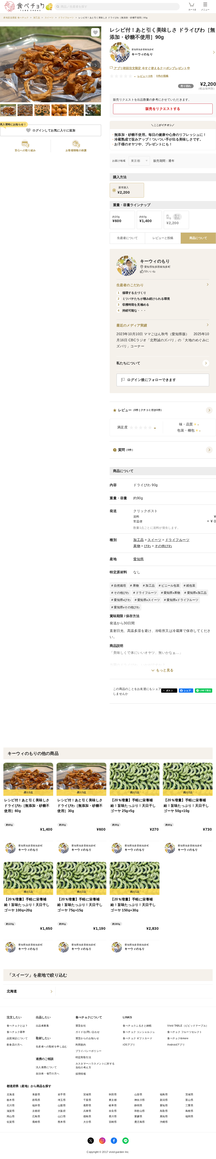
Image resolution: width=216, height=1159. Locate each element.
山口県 (62, 1116)
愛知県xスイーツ (148, 600)
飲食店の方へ (14, 1044)
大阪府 (62, 1110)
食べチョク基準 (16, 1032)
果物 (136, 546)
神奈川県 (139, 1099)
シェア (187, 690)
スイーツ (154, 540)
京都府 (36, 1110)
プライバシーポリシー (89, 1051)
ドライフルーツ (177, 540)
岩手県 (62, 1094)
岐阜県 (113, 1105)
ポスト (169, 690)
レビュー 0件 (145, 76)
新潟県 (164, 1099)
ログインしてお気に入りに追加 (53, 130)
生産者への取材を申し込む (51, 1046)
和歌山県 (139, 1110)
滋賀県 (11, 1110)
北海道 (11, 1094)
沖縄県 (164, 1121)
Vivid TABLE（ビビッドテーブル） (187, 1025)
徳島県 (87, 1116)
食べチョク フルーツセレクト (184, 1032)
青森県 (36, 1094)
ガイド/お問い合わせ (88, 1032)
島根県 (189, 1110)
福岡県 (189, 1116)
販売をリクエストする (163, 109)
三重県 (189, 1105)
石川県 (11, 1105)
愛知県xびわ (122, 600)
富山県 (189, 1099)
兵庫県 (87, 1110)
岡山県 (11, 1116)
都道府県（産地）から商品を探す (29, 1086)
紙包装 (190, 585)
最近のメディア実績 (131, 325)
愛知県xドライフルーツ (182, 600)
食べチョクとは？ (17, 1025)
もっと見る (165, 670)
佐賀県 (11, 1121)
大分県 (87, 1121)
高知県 (164, 1116)
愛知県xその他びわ (126, 607)
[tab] (162, 238)
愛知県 (138, 559)
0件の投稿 (162, 75)
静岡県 (138, 1105)
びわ (147, 546)
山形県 (138, 1094)
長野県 (87, 1105)
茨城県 (189, 1094)
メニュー (205, 9)
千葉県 (87, 1099)
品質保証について (17, 1038)
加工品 (138, 540)
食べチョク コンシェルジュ (139, 1032)
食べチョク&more (177, 1038)
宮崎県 (113, 1121)
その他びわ (163, 546)
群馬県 (36, 1099)
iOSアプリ (129, 1044)
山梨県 (62, 1105)
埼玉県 (62, 1099)
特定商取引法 (83, 1057)
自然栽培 (120, 585)
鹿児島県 (139, 1121)
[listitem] (29, 991)
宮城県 (87, 1094)
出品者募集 (42, 1025)
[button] (163, 421)
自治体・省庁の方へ (47, 1073)
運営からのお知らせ (87, 1038)
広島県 (36, 1116)
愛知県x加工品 (197, 592)
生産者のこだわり (130, 285)
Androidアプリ (176, 1044)
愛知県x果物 (172, 592)
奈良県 (113, 1110)
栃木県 (11, 1099)
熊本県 (62, 1121)
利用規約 (81, 1044)
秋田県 (113, 1094)
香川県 (113, 1116)
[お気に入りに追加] (95, 32)
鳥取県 (164, 1110)
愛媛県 (138, 1116)
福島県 (164, 1094)
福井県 (36, 1105)
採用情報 (81, 1073)
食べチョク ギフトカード (137, 1038)
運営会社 (81, 1025)
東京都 (113, 1099)
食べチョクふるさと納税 (137, 1025)
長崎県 (36, 1121)
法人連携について (46, 1067)
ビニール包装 (170, 585)
